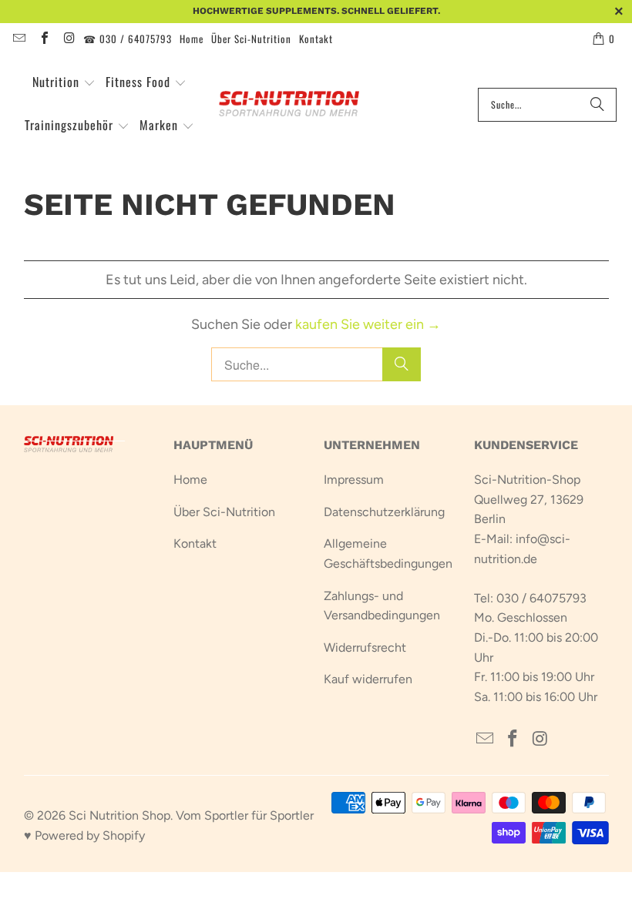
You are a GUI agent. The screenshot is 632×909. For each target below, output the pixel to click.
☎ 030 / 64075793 (127, 38)
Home (191, 38)
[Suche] (597, 105)
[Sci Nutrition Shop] (298, 105)
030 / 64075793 (541, 598)
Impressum (354, 479)
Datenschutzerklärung (384, 512)
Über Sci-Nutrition (251, 38)
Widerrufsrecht (365, 647)
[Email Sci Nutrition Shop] (18, 38)
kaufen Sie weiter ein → (368, 324)
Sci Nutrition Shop (119, 815)
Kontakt (316, 38)
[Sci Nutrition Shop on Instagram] (69, 38)
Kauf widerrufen (368, 679)
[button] (64, 83)
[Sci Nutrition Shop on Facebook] (43, 38)
